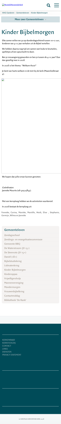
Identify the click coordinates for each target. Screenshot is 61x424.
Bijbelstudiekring (13, 261)
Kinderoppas (10, 274)
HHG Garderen (8, 13)
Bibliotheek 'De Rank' (15, 300)
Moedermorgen (12, 287)
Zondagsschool (12, 235)
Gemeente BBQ (12, 243)
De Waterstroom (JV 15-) (16, 248)
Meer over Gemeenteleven (29, 19)
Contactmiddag (12, 295)
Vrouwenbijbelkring (14, 291)
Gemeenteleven (22, 13)
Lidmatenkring (11, 265)
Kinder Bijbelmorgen (39, 13)
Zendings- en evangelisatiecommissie (23, 239)
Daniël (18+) (10, 256)
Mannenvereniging (13, 282)
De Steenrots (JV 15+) (15, 252)
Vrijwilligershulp (12, 278)
